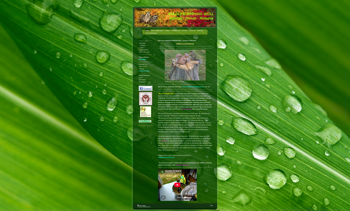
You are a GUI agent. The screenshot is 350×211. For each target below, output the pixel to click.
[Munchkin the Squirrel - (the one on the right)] (185, 65)
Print (140, 205)
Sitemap (144, 205)
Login (211, 205)
